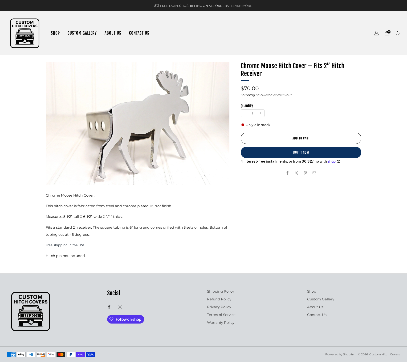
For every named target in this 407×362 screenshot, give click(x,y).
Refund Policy (219, 299)
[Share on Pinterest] (305, 173)
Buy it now (301, 152)
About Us (113, 33)
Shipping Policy (220, 291)
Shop (55, 33)
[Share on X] (296, 173)
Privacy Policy (219, 307)
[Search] (397, 33)
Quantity (247, 105)
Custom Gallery (82, 33)
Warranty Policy (220, 322)
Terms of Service (221, 314)
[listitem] (203, 5)
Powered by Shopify (339, 354)
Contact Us (139, 33)
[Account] (376, 33)
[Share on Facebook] (287, 173)
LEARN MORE (241, 6)
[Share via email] (314, 173)
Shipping (248, 95)
